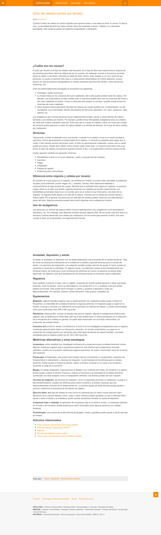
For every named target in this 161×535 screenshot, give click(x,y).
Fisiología (64, 509)
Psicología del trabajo (105, 507)
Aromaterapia (122, 509)
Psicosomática (57, 507)
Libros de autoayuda (68, 514)
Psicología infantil (69, 507)
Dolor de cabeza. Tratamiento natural (53, 427)
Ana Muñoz (42, 19)
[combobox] (125, 3)
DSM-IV (95, 514)
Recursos (89, 3)
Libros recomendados (83, 514)
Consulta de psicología (51, 514)
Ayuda (74, 498)
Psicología (62, 3)
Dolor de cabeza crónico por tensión (58, 13)
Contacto (36, 498)
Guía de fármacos (40, 512)
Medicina (76, 3)
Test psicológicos (83, 507)
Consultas (93, 507)
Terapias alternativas (109, 509)
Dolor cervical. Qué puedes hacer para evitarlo (57, 424)
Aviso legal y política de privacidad (55, 498)
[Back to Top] (155, 494)
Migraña (40, 430)
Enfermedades (55, 509)
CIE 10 (102, 514)
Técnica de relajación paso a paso (52, 433)
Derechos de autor (86, 498)
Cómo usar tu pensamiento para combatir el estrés (59, 436)
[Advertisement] (80, 47)
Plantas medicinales (76, 509)
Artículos (47, 507)
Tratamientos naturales (93, 509)
